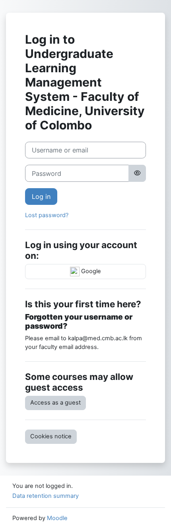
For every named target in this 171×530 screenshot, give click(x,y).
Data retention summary (45, 495)
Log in (41, 196)
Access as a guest (55, 402)
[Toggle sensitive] (137, 173)
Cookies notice (51, 436)
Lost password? (46, 215)
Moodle (57, 518)
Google (90, 271)
